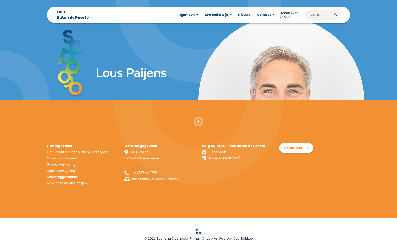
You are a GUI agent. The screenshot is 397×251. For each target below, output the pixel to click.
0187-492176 (147, 172)
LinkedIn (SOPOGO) (225, 158)
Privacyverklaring (61, 164)
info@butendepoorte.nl (161, 179)
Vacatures (293, 148)
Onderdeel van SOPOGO (288, 14)
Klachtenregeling (61, 170)
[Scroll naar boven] (198, 121)
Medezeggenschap (62, 177)
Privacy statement (62, 158)
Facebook (217, 152)
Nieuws (244, 15)
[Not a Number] (198, 231)
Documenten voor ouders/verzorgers (77, 152)
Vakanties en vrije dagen (67, 183)
